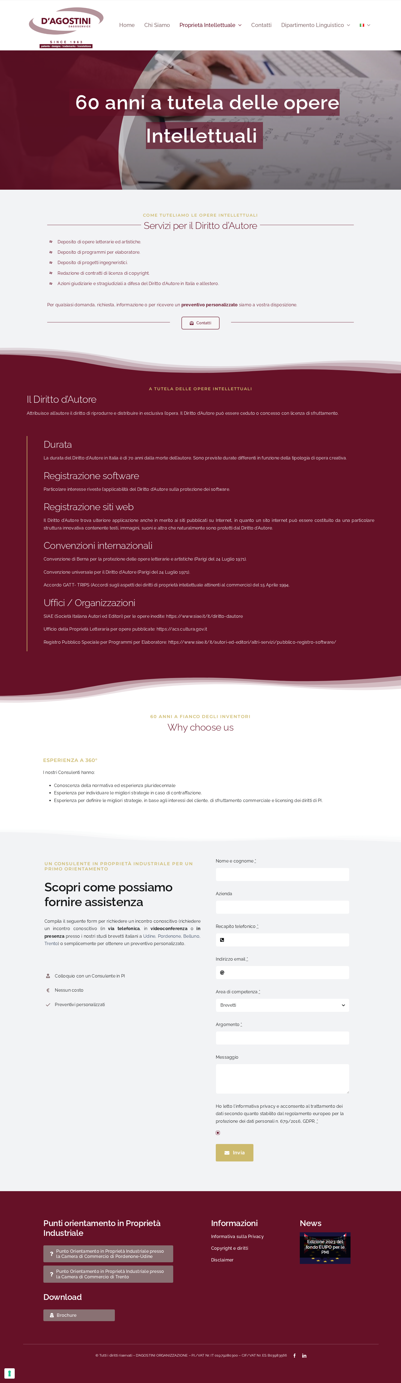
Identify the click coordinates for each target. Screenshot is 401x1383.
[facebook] (294, 1356)
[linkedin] (304, 1356)
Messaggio (227, 1057)
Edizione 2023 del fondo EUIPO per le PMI (325, 1247)
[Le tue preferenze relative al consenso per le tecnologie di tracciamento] (9, 1373)
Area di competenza (238, 991)
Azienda (224, 893)
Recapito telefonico (237, 926)
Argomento (229, 1024)
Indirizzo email (232, 959)
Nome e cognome (236, 861)
